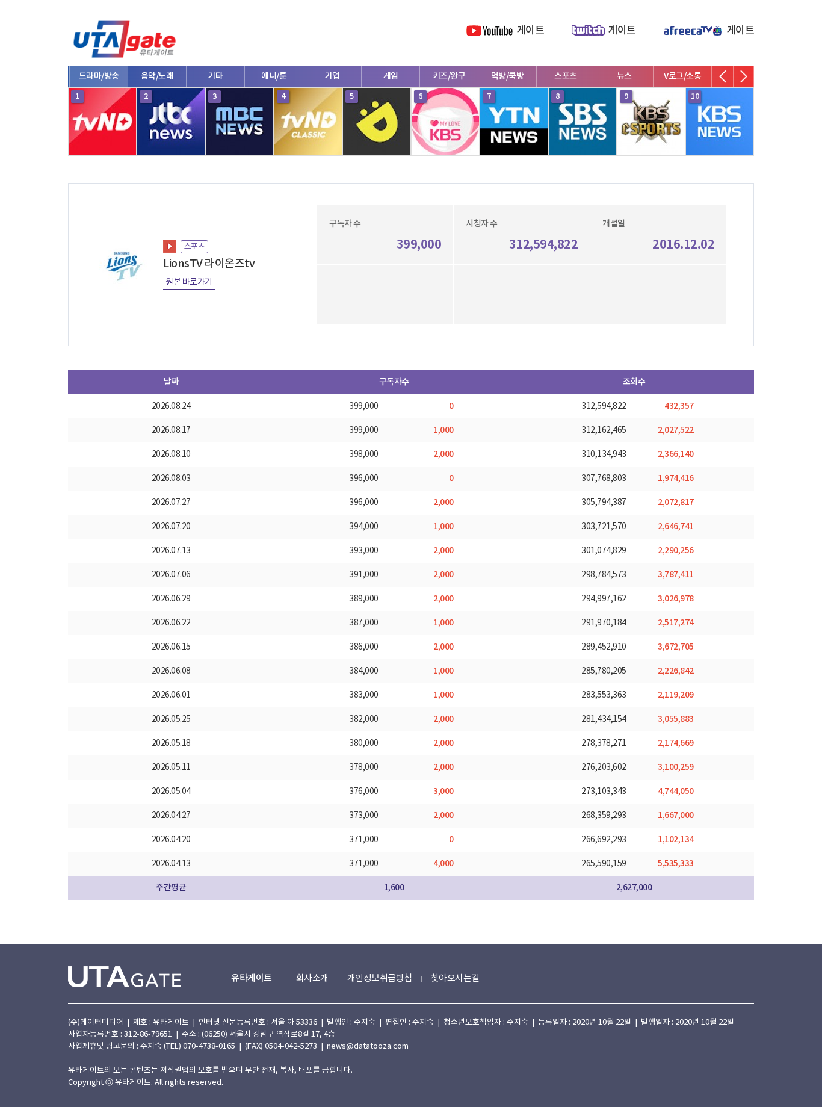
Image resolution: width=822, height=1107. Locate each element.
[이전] (722, 76)
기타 (215, 76)
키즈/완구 (449, 76)
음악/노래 (157, 76)
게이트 (530, 31)
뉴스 (624, 76)
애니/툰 (273, 76)
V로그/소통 (682, 76)
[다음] (743, 76)
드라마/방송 (99, 76)
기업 (332, 76)
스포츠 (565, 76)
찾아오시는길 (455, 978)
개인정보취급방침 (379, 978)
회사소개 (312, 978)
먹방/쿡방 (507, 76)
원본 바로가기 (188, 282)
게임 (390, 76)
